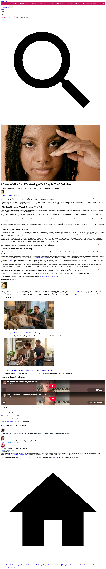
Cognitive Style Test (6, 412)
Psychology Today (73, 294)
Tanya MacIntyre (7, 442)
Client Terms (83, 565)
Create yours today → (89, 4)
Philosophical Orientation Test (8, 415)
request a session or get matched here (77, 291)
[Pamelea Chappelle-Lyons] (3, 430)
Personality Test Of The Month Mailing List (18, 454)
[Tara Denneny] (3, 445)
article (101, 198)
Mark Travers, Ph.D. (8, 195)
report (3, 223)
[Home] (53, 563)
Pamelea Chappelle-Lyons (9, 435)
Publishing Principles (41, 565)
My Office (53, 457)
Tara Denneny (6, 450)
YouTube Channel (6, 565)
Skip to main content (6, 1)
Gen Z (68, 198)
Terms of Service (74, 565)
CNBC (64, 294)
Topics (3, 11)
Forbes (59, 294)
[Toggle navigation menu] (11, 6)
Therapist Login (25, 565)
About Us (32, 565)
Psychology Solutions (6, 567)
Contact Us (58, 565)
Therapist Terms (92, 565)
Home (2, 9)
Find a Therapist (16, 565)
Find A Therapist (9, 17)
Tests (2, 14)
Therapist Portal (23, 17)
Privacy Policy (66, 565)
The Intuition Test (5, 418)
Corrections (51, 565)
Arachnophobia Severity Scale (9, 421)
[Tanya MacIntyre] (3, 438)
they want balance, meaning (40, 257)
